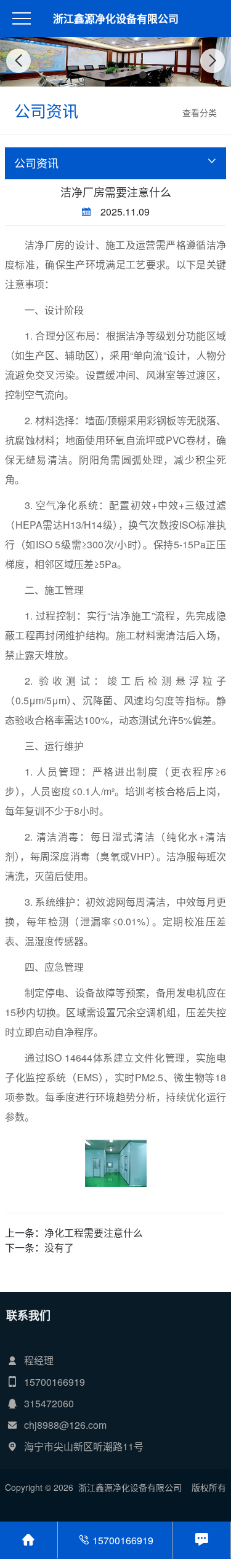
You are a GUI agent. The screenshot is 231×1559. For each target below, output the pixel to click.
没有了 (59, 1247)
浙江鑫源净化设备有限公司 (116, 18)
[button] (89, 75)
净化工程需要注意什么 (93, 1233)
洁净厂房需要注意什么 (115, 192)
